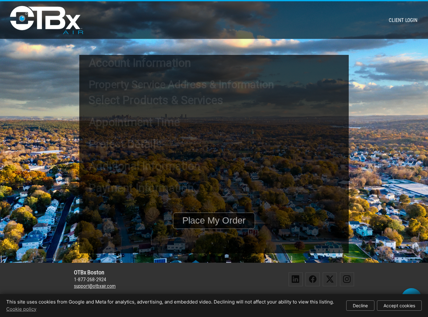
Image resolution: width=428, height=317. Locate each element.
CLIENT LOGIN (403, 20)
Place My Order (214, 220)
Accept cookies (399, 305)
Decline (360, 305)
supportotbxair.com (95, 286)
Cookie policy (21, 309)
